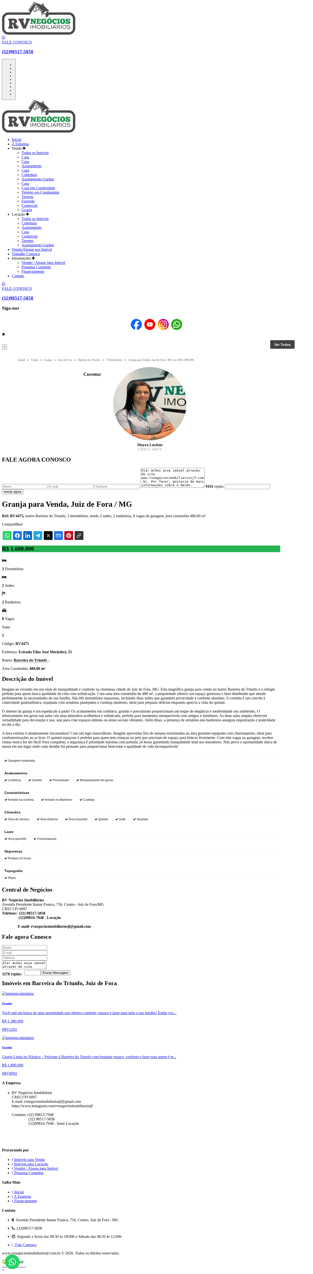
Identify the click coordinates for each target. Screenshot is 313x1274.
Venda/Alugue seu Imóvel (32, 249)
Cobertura (29, 175)
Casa (25, 157)
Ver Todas (282, 345)
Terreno (28, 197)
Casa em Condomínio (38, 188)
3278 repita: (12, 974)
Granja (27, 210)
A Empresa (20, 144)
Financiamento (33, 271)
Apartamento (32, 166)
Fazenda (28, 201)
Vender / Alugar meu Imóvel (43, 263)
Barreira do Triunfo (31, 660)
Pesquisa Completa (36, 267)
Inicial (16, 139)
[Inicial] (38, 33)
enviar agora (12, 492)
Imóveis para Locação (30, 1164)
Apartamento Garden (38, 179)
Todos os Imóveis (35, 153)
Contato (18, 276)
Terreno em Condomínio (40, 192)
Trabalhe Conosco (26, 254)
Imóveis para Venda (29, 1160)
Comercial (29, 205)
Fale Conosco (24, 1245)
